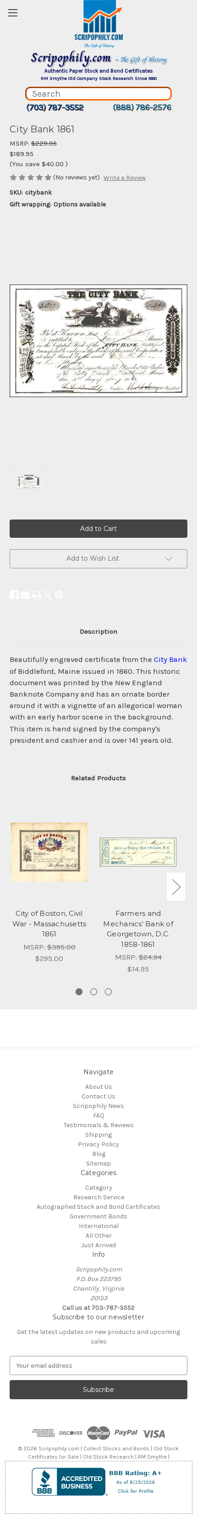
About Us (98, 1087)
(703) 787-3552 (54, 107)
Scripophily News (98, 1106)
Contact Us (98, 1096)
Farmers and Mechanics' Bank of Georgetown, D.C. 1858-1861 (138, 929)
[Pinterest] (59, 594)
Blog (98, 1154)
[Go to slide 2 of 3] (93, 991)
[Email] (25, 594)
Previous (12, 886)
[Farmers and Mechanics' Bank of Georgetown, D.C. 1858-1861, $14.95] (138, 852)
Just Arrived (98, 1245)
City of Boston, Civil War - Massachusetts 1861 (49, 923)
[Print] (36, 594)
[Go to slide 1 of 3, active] (79, 991)
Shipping (98, 1135)
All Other (99, 1235)
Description (98, 631)
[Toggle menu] (12, 12)
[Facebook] (14, 594)
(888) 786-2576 (142, 107)
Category (98, 1188)
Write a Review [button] (125, 178)
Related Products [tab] (98, 778)
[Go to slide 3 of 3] (108, 991)
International (99, 1226)
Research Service (98, 1197)
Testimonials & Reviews (99, 1125)
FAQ (98, 1115)
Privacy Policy (98, 1144)
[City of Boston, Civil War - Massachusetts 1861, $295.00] (49, 852)
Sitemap (98, 1163)
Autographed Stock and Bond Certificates (98, 1207)
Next (176, 886)
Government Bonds (98, 1216)
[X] (47, 594)
